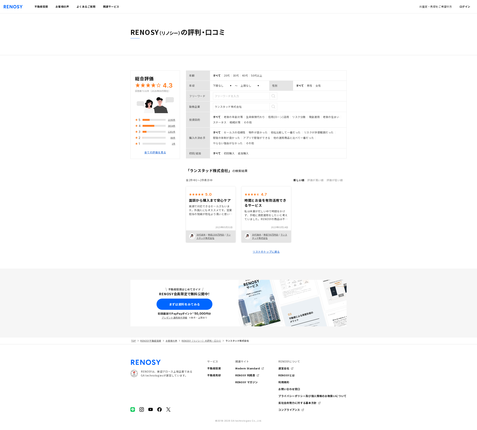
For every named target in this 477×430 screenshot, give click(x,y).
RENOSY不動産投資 (150, 340)
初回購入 (229, 153)
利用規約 (283, 382)
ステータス (220, 122)
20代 (227, 75)
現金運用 (314, 117)
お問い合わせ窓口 (289, 389)
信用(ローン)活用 (278, 117)
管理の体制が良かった (226, 138)
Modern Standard (247, 368)
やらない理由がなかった (228, 143)
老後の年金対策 (233, 117)
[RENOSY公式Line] (132, 409)
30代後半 (256, 234)
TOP (133, 340)
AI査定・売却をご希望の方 (435, 6)
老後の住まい (331, 117)
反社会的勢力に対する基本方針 (297, 403)
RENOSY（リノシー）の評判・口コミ (201, 340)
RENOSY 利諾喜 (245, 375)
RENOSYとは (286, 375)
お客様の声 (171, 340)
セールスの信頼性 (234, 132)
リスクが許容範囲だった (319, 132)
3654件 (171, 125)
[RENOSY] (161, 362)
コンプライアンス (289, 410)
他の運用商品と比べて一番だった (294, 138)
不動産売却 (214, 375)
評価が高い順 (315, 180)
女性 (318, 85)
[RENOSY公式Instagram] (141, 409)
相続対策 (235, 122)
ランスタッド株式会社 (213, 236)
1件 (173, 143)
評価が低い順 (335, 180)
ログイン (464, 6)
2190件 (171, 119)
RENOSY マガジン (246, 382)
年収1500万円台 (216, 234)
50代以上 (256, 75)
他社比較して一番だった (286, 132)
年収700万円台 (270, 234)
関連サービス (111, 6)
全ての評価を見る (155, 152)
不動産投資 (214, 368)
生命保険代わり (255, 117)
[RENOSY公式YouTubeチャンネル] (150, 409)
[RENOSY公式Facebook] (159, 409)
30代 (236, 75)
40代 (245, 75)
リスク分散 (299, 117)
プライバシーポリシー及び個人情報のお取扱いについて (312, 396)
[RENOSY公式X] (168, 409)
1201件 (171, 131)
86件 (172, 137)
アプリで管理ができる (256, 138)
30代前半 (201, 234)
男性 (309, 85)
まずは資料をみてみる (184, 304)
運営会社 (283, 368)
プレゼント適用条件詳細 (174, 317)
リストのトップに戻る (266, 251)
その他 (248, 122)
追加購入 (243, 153)
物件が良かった (258, 132)
